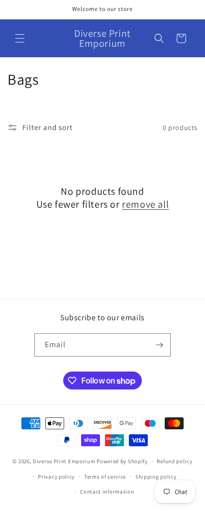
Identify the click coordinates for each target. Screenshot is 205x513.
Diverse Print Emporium (64, 461)
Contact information (107, 491)
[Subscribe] (159, 345)
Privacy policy (56, 476)
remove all (145, 204)
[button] (20, 38)
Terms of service (105, 476)
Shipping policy (156, 476)
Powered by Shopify (122, 461)
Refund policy (174, 461)
